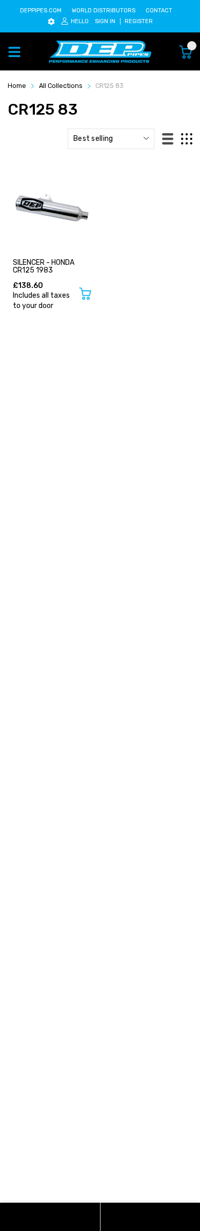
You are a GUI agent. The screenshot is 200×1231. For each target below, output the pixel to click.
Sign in (105, 21)
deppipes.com (41, 10)
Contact (159, 10)
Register (139, 21)
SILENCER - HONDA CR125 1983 (43, 266)
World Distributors (103, 10)
